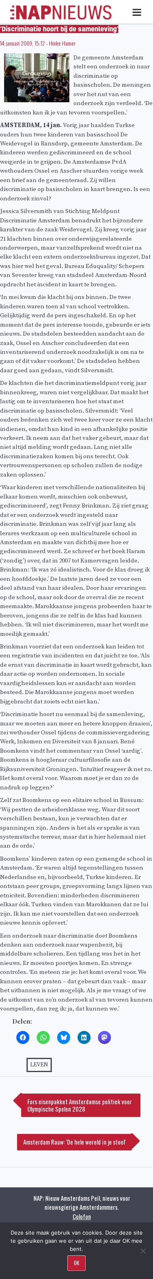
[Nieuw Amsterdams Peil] (60, 18)
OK (76, 1263)
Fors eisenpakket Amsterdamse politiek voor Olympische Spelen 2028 (79, 1105)
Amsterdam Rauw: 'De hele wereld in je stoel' (74, 1141)
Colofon (82, 1216)
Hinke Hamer (62, 43)
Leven (39, 1064)
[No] (143, 1251)
